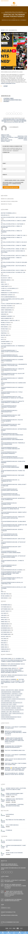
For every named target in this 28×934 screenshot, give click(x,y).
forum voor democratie (18, 699)
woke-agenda (5, 595)
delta (12, 695)
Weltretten (4, 593)
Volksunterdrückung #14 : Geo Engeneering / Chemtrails (10, 425)
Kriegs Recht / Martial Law (9, 320)
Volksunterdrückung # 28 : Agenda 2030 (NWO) (13, 383)
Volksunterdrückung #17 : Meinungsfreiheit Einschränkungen (12, 439)
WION (2, 30)
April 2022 (4, 644)
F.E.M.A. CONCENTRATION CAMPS (10, 303)
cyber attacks (5, 290)
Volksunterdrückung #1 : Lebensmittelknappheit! (9, 406)
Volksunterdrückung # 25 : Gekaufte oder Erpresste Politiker (12, 369)
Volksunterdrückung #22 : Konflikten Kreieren (11, 12)
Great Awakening (6, 309)
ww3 (22, 122)
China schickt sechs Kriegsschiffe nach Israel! (15, 759)
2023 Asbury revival (6, 691)
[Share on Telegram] (21, 114)
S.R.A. (2, 337)
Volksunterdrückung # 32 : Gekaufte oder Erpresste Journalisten (12, 402)
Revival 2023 (4, 335)
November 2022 (5, 630)
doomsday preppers (6, 697)
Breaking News (7, 119)
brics (2, 282)
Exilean (3, 675)
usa (7, 711)
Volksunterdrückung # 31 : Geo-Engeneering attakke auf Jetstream (12, 397)
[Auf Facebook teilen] (7, 114)
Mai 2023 (3, 617)
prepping (13, 708)
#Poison (12, 83)
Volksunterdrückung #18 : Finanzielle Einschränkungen (13, 443)
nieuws (16, 122)
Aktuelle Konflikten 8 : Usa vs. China (12, 270)
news (14, 704)
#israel (3, 690)
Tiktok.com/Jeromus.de (7, 709)
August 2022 (4, 636)
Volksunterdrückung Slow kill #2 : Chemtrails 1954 (12, 583)
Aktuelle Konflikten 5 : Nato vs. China (13, 255)
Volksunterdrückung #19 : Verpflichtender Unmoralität (10, 448)
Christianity (5, 286)
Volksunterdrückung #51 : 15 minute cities (12, 561)
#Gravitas (4, 83)
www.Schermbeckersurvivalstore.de (11, 717)
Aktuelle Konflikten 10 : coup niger (12, 224)
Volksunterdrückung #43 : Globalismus (13, 521)
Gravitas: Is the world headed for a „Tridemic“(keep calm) (20, 137)
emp (17, 697)
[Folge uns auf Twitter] (7, 872)
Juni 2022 (3, 640)
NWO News (21, 119)
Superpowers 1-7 (6, 341)
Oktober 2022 (5, 632)
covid (8, 695)
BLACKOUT (4, 275)
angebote (3, 907)
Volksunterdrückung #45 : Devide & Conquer (12, 530)
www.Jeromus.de (5, 715)
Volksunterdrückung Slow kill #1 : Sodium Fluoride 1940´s (12, 578)
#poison (19, 121)
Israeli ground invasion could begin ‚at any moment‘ (14, 675)
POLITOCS (4, 331)
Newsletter (4, 324)
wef (11, 711)
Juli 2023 (3, 613)
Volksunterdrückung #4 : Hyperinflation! (9, 503)
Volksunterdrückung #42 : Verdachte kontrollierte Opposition (13, 517)
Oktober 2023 (5, 606)
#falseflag (4, 215)
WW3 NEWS (24, 12)
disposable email (6, 658)
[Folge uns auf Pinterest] (11, 872)
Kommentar (6, 152)
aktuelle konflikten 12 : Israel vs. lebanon (11, 231)
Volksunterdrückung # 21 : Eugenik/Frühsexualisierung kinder (12, 355)
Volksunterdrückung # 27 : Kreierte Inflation (12, 378)
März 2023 (4, 621)
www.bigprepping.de (18, 713)
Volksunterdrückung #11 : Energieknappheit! (9, 411)
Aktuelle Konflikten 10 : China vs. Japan (13, 220)
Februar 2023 (5, 623)
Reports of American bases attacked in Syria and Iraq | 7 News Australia (15, 732)
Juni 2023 (3, 615)
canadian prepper (6, 693)
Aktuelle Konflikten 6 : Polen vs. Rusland (14, 262)
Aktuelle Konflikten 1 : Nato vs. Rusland (13, 217)
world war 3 (4, 713)
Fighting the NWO (6, 305)
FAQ (21, 930)
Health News (5, 679)
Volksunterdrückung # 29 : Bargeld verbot (12, 388)
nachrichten (10, 122)
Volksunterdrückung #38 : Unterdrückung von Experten (10, 494)
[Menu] (2, 4)
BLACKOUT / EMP (6, 277)
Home (5, 86)
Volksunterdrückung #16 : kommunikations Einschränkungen (12, 434)
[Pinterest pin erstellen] (14, 114)
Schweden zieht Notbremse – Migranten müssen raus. (14, 746)
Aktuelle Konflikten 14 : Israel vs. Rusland (11, 238)
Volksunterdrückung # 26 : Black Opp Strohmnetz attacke (12, 374)
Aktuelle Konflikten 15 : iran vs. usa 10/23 (14, 242)
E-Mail (5, 169)
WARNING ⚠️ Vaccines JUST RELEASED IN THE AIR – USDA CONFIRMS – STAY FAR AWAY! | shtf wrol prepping (15, 769)
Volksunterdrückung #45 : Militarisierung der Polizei (9, 534)
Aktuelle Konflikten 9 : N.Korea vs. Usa (13, 272)
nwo (20, 122)
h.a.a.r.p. (13, 700)
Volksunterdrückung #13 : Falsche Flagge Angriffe (12, 420)
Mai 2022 (3, 642)
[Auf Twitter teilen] (9, 114)
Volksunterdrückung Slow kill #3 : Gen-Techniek (13, 587)
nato (10, 704)
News (12, 930)
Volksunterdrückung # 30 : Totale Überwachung (12, 392)
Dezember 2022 (5, 628)
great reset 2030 (6, 312)
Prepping (3, 333)
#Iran (8, 83)
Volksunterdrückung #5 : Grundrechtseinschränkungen (10, 552)
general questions (7, 307)
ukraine (3, 711)
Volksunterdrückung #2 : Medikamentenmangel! (9, 452)
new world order (6, 706)
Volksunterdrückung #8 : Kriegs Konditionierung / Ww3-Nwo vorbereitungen (11, 573)
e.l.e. (14, 697)
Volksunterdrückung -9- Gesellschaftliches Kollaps (10, 351)
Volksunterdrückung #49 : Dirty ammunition (11, 547)
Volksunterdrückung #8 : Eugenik (11, 569)
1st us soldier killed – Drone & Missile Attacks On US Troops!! (14, 774)
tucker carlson (19, 709)
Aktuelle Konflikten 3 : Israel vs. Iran (12, 248)
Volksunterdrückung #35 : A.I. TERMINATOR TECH (10, 480)
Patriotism (4, 328)
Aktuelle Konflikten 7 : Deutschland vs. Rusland (13, 266)
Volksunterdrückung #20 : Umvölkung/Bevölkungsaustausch (12, 457)
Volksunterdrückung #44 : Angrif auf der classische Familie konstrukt (14, 525)
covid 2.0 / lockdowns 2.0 (9, 288)
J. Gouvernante (23, 20)
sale (9, 907)
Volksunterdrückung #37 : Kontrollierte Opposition (9, 489)
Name (4, 163)
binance (3, 664)
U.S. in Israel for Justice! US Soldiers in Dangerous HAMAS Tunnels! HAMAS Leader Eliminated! (13, 660)
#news (16, 690)
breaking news (16, 691)
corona (3, 695)
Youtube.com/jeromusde (7, 718)
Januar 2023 (4, 625)
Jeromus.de (5, 96)
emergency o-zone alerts (9, 292)
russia (19, 708)
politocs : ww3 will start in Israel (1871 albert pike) (16, 764)
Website (5, 174)
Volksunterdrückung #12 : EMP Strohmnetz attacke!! (10, 415)
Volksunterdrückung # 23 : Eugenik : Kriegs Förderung (12, 360)
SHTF (2, 339)
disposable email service (8, 668)
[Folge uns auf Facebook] (2, 872)
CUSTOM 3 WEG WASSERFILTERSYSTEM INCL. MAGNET (12, 100)
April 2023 (4, 619)
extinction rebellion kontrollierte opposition (12, 299)
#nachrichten (10, 690)
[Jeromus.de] (14, 4)
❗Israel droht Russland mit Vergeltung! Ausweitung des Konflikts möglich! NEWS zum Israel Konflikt (12, 670)
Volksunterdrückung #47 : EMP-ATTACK (13, 538)
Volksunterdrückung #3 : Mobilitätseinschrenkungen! (10, 466)
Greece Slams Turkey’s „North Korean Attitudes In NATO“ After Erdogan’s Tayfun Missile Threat (7, 138)
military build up (17, 702)
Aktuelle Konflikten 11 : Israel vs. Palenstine (11, 226)
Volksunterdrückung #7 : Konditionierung (9, 566)
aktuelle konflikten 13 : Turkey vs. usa (13, 235)
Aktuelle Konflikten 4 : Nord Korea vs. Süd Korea (13, 251)
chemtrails (15, 693)
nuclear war (20, 706)
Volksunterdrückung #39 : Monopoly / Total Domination (13, 499)
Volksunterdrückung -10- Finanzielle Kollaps (13, 346)
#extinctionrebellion (8, 213)
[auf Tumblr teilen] (19, 114)
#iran (15, 121)
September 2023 (5, 609)
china (20, 693)
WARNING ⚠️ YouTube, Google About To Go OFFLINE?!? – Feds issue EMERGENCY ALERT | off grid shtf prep (13, 681)
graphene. (7, 700)
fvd (2, 700)
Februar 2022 (5, 649)
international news (6, 702)
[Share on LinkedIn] (16, 114)
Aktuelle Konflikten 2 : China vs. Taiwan (13, 245)
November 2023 (5, 604)
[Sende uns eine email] (9, 872)
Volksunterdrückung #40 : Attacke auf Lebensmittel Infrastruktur (13, 508)
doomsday (18, 695)
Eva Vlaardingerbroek (8, 296)
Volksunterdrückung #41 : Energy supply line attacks (14, 513)
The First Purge (5, 343)
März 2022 (4, 647)
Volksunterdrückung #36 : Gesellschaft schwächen (13, 485)
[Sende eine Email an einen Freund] (12, 114)
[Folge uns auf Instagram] (4, 872)
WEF (2, 591)
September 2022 (5, 634)
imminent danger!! (7, 316)
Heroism (3, 314)
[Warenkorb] (26, 4)
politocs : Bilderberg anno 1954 (15, 750)
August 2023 (4, 611)
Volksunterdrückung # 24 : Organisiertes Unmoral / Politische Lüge (14, 365)
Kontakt (17, 930)
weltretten (16, 711)
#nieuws (21, 690)
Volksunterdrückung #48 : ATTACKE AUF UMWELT (13, 542)
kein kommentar (6, 318)
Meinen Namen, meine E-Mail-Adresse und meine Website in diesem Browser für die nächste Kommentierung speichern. (14, 183)
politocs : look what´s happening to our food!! (15, 727)
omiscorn (7, 708)
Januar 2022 (4, 651)
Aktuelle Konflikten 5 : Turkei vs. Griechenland (11, 258)
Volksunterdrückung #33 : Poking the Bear (13, 471)
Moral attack (15, 119)
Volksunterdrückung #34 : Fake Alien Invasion (12, 476)
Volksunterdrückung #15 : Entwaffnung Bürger (14, 429)
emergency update (7, 294)
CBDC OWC (4, 284)
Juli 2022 (3, 638)
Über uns (8, 930)
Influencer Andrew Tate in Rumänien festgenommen (13, 664)
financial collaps (6, 699)
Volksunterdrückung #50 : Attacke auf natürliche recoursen (13, 556)
